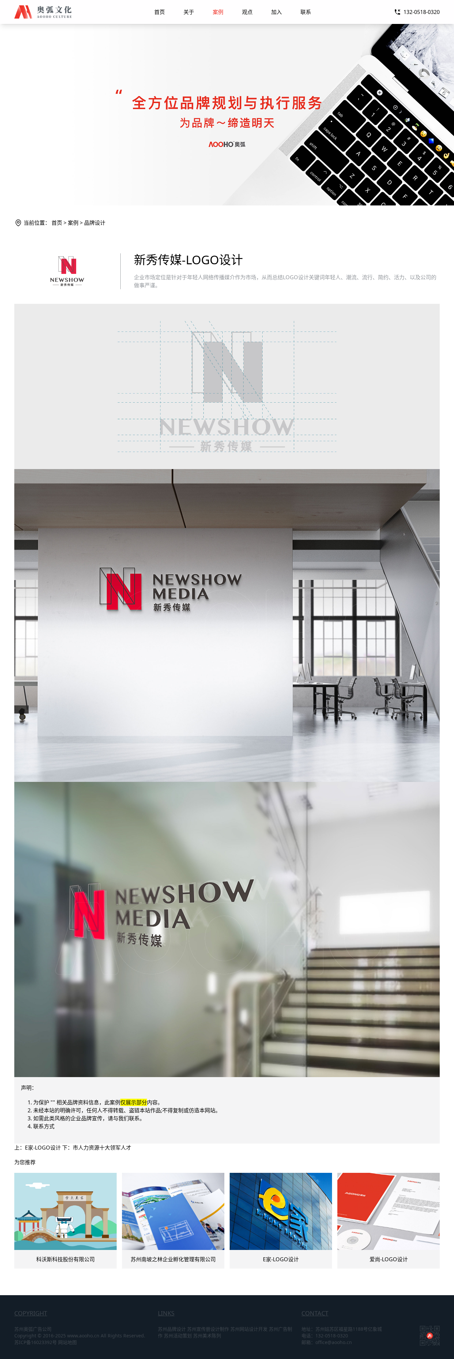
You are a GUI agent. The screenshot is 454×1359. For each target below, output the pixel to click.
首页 (159, 12)
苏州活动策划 (178, 1335)
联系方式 (44, 1126)
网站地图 (67, 1342)
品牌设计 (94, 222)
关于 (188, 12)
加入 (276, 12)
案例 (218, 12)
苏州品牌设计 (172, 1329)
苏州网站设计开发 (249, 1329)
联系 (305, 12)
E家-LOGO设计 (43, 1147)
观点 (247, 12)
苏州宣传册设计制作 (208, 1329)
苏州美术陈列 (207, 1335)
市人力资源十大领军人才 (102, 1147)
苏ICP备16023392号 (35, 1342)
